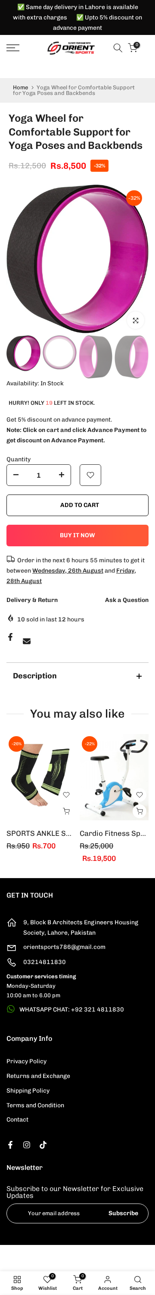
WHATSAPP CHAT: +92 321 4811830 (71, 1009)
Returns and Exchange (38, 1076)
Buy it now (77, 535)
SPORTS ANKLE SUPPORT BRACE (63, 833)
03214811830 (44, 962)
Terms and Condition (35, 1105)
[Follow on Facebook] (10, 1145)
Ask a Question (127, 600)
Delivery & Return (32, 600)
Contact (17, 1119)
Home (20, 87)
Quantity (18, 459)
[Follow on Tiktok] (43, 1145)
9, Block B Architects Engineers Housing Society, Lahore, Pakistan (80, 927)
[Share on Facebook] (10, 637)
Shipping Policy (28, 1090)
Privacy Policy (26, 1061)
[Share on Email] (27, 641)
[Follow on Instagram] (27, 1145)
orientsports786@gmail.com (64, 947)
